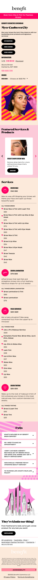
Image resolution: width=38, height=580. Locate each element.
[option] (19, 156)
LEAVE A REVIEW (8, 52)
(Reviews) (19, 61)
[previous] (2, 156)
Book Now (13, 170)
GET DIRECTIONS (8, 41)
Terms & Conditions (26, 577)
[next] (35, 156)
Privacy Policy (9, 577)
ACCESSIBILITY (19, 570)
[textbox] (18, 435)
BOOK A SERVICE (8, 47)
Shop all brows (8, 533)
